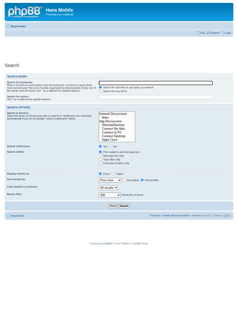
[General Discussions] (117, 114)
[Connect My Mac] (117, 129)
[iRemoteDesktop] (117, 125)
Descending (151, 180)
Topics (119, 173)
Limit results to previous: (22, 186)
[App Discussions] (117, 121)
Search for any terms (114, 91)
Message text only (113, 155)
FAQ (202, 32)
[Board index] (26, 11)
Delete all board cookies (176, 215)
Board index (18, 26)
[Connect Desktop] (117, 136)
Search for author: (18, 96)
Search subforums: (18, 146)
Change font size (227, 25)
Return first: (14, 194)
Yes (104, 146)
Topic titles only (111, 159)
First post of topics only (115, 163)
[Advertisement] (89, 48)
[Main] (117, 117)
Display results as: (18, 173)
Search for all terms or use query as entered (127, 87)
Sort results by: (16, 179)
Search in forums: (18, 113)
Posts (106, 173)
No (115, 146)
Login (228, 32)
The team (155, 215)
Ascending (132, 180)
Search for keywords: (20, 82)
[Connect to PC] (117, 132)
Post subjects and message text (120, 152)
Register (215, 32)
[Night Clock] (117, 140)
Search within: (16, 151)
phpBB (107, 243)
